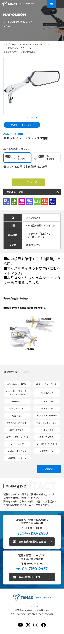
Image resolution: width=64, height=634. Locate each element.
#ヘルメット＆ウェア (17, 451)
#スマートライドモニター (47, 384)
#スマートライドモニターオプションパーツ (17, 393)
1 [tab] (27, 118)
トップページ (9, 44)
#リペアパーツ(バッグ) (17, 422)
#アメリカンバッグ (17, 408)
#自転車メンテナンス (17, 458)
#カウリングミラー (17, 429)
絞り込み (49, 469)
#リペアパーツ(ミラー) (47, 444)
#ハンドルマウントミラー (22, 124)
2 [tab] (32, 118)
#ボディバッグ (47, 408)
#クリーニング (17, 444)
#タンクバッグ (47, 392)
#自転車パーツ (46, 451)
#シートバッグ (17, 401)
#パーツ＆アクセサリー (47, 415)
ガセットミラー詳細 (15, 191)
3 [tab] (36, 118)
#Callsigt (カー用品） (17, 384)
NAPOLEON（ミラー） (34, 44)
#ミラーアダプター (46, 437)
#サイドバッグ (46, 401)
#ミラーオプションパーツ (17, 437)
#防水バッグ (17, 415)
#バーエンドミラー (46, 429)
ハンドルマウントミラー (15, 48)
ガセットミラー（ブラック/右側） (19, 51)
